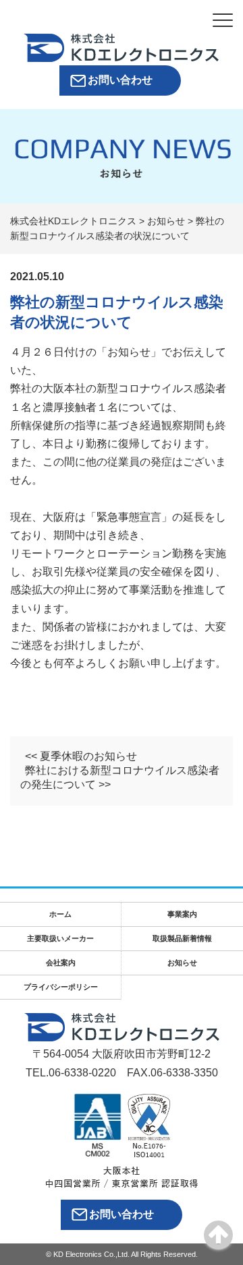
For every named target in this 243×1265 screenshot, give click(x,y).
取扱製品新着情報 (182, 938)
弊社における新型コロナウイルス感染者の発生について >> (119, 777)
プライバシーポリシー (61, 987)
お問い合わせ (120, 80)
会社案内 (61, 963)
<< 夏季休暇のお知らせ (81, 756)
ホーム (60, 914)
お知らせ (182, 963)
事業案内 (182, 914)
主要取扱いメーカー (60, 938)
